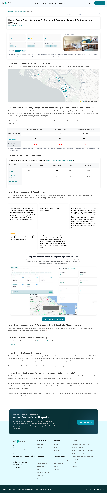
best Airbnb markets (43, 341)
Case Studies (75, 460)
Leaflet (82, 101)
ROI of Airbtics (58, 463)
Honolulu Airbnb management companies (59, 160)
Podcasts (74, 466)
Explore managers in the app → (53, 319)
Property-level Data (43, 472)
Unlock (18, 46)
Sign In (90, 3)
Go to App (40, 444)
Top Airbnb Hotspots (78, 453)
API (38, 469)
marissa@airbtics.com (19, 459)
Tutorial (39, 447)
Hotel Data (40, 476)
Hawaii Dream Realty (14, 25)
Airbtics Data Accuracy (61, 460)
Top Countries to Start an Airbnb (81, 444)
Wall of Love (75, 463)
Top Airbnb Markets (77, 447)
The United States (19, 11)
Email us (56, 450)
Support (62, 3)
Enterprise (40, 479)
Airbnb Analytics (42, 463)
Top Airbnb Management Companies (82, 450)
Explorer (39, 460)
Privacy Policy (88, 489)
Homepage (10, 11)
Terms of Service (99, 489)
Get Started (100, 3)
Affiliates (57, 469)
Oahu (23, 50)
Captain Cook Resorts (13, 176)
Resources (52, 3)
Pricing (43, 3)
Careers (56, 466)
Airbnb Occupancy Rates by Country (82, 456)
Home (36, 3)
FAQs (55, 447)
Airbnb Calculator (42, 466)
